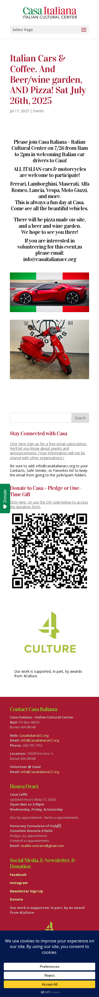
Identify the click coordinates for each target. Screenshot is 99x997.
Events (38, 110)
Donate (5, 496)
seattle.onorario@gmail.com (42, 845)
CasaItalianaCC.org (33, 735)
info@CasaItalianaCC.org (40, 740)
